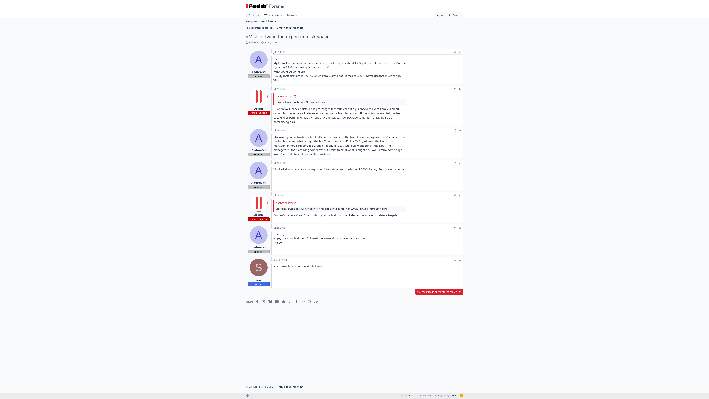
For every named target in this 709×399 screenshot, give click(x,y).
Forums (253, 15)
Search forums (268, 21)
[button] (281, 15)
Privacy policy (441, 395)
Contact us (406, 395)
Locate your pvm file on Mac (291, 117)
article (369, 215)
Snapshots (310, 215)
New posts (251, 21)
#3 (460, 130)
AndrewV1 (254, 42)
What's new (271, 15)
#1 (460, 52)
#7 (460, 260)
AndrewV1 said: (284, 96)
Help (454, 395)
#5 (460, 195)
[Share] (455, 52)
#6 (460, 227)
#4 (460, 163)
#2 (460, 89)
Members (293, 15)
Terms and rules (423, 395)
